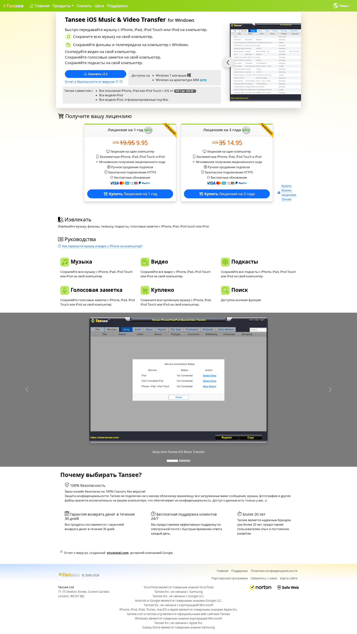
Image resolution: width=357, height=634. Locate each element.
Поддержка (117, 5)
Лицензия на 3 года (229, 193)
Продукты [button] (61, 5)
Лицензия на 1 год (133, 193)
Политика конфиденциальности (274, 571)
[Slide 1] (172, 461)
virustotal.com (118, 553)
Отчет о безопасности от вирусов (89, 82)
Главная (41, 5)
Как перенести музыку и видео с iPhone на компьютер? (102, 246)
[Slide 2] (184, 461)
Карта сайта (289, 578)
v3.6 (97, 74)
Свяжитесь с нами (264, 578)
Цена (99, 5)
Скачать (84, 5)
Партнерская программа (229, 578)
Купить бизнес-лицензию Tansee (289, 192)
